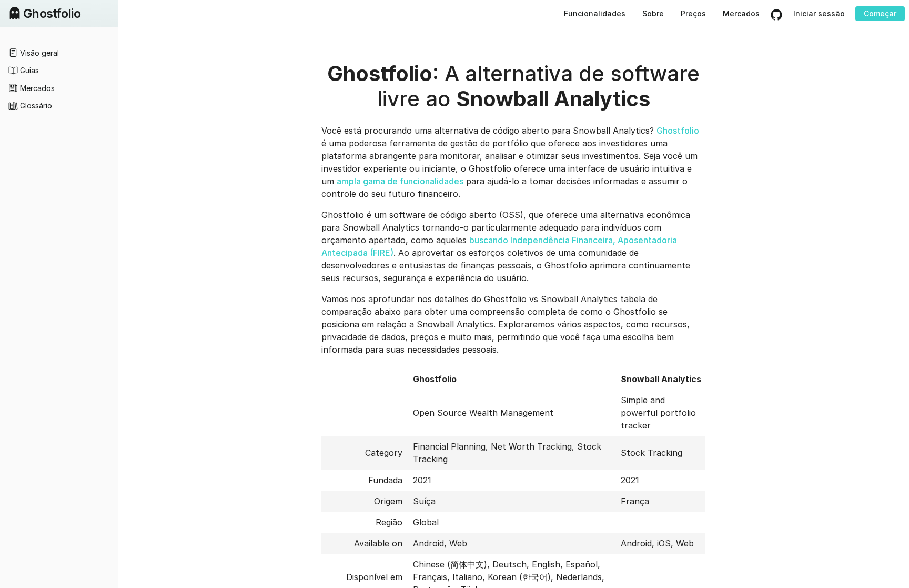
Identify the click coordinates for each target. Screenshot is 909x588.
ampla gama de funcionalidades (400, 181)
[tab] (59, 52)
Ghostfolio (677, 130)
